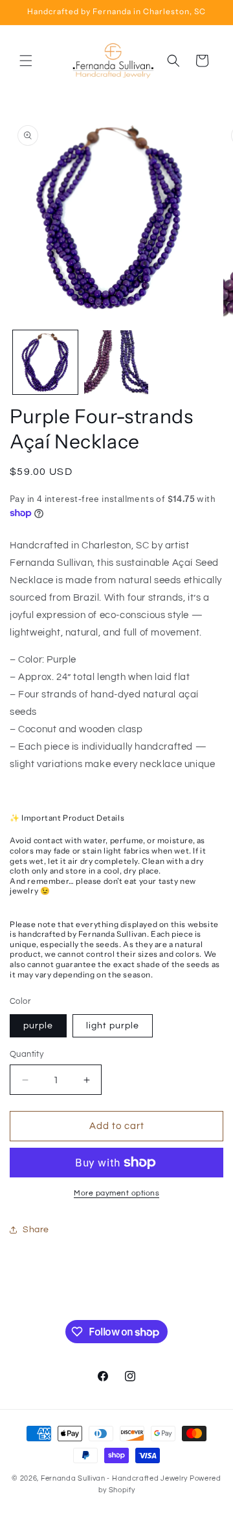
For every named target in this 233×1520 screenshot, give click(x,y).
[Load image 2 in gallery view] (116, 362)
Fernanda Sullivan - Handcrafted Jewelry (114, 1478)
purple (38, 1025)
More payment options (116, 1193)
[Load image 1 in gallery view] (45, 362)
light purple (112, 1025)
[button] (26, 60)
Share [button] (36, 1229)
